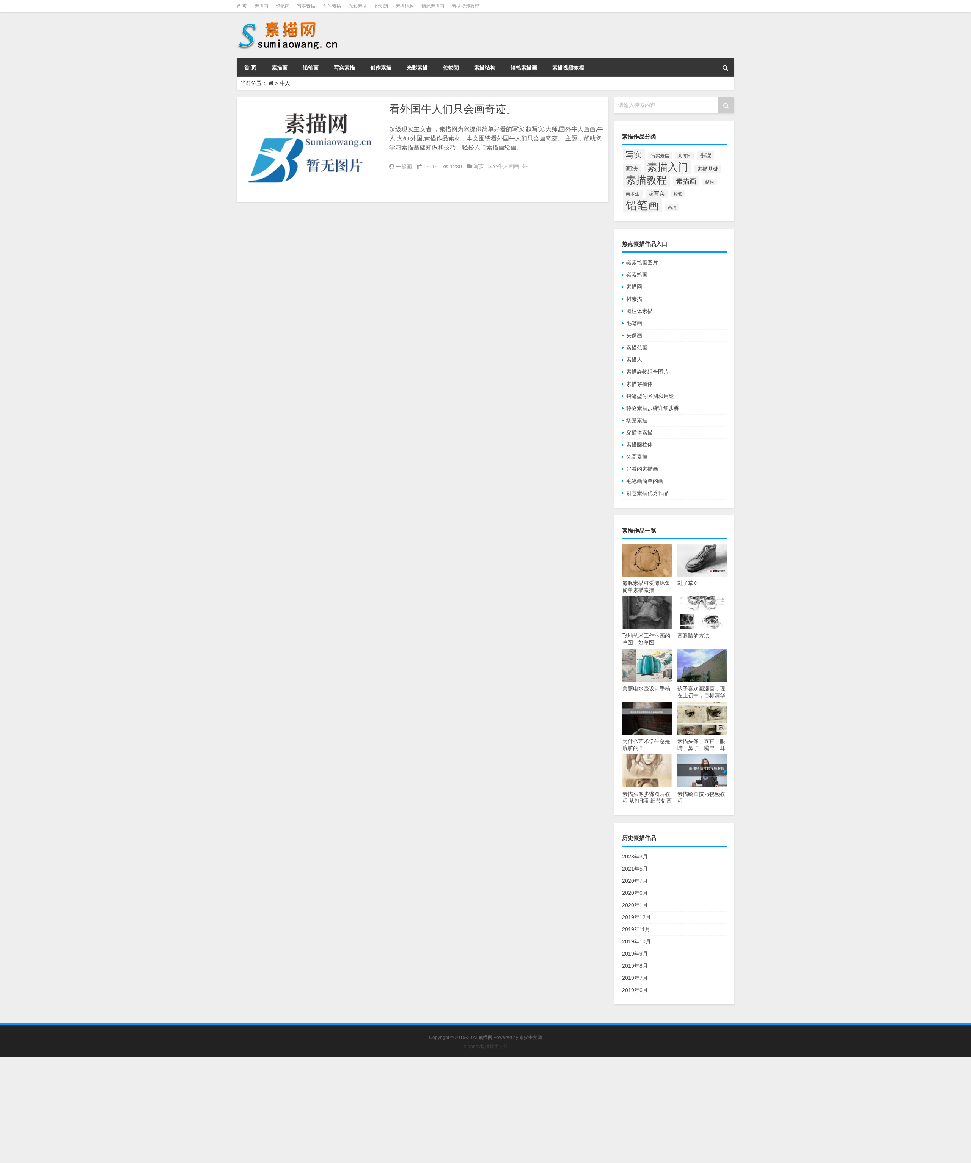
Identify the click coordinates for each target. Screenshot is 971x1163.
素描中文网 (530, 1037)
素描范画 (636, 347)
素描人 (634, 360)
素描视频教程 (465, 6)
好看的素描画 (642, 469)
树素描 (634, 299)
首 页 (242, 6)
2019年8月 (635, 966)
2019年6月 (635, 990)
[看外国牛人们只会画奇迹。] (311, 149)
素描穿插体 (639, 384)
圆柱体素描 (639, 311)
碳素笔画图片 (642, 262)
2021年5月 (635, 869)
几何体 (684, 156)
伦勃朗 (381, 6)
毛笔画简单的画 (644, 481)
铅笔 (678, 194)
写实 (479, 166)
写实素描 (306, 6)
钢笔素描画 (432, 6)
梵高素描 (636, 457)
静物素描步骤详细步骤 (652, 408)
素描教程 (646, 180)
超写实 (657, 193)
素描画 (261, 6)
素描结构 (405, 6)
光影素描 (358, 6)
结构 (709, 182)
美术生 (632, 193)
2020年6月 (635, 893)
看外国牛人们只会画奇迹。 (453, 109)
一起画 (404, 166)
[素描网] (288, 23)
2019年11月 (636, 929)
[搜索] (725, 67)
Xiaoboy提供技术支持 (486, 1046)
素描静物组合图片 (647, 372)
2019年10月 (636, 941)
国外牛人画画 (503, 166)
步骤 (705, 155)
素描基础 (707, 169)
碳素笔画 (636, 275)
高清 (672, 207)
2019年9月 (635, 954)
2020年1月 (635, 905)
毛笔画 (634, 323)
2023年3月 (635, 856)
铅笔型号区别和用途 (650, 396)
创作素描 (332, 6)
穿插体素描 (639, 432)
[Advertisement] (227, 1110)
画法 (632, 168)
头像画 (634, 335)
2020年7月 (635, 881)
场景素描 (636, 420)
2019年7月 (635, 978)
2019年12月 (636, 917)
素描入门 (667, 167)
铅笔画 (282, 6)
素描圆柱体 (639, 445)
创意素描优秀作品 (647, 493)
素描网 (634, 287)
